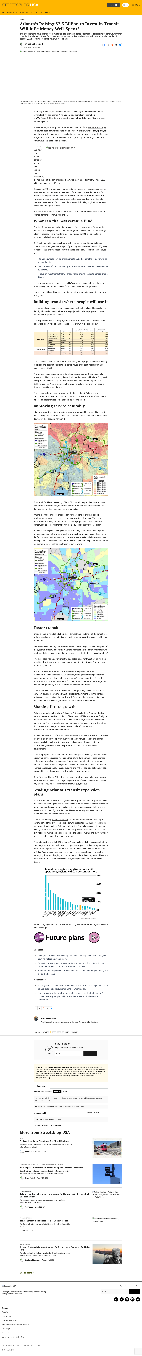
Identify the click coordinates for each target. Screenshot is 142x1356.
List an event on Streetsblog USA (13, 1337)
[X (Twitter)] (122, 1299)
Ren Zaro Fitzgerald (32, 1260)
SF (31, 12)
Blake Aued (29, 1151)
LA (27, 12)
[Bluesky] (138, 1299)
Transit (75, 1032)
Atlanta (22, 20)
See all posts (26, 1273)
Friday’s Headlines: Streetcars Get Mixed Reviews (44, 1141)
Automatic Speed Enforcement (52, 1165)
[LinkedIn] (132, 1299)
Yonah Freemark (35, 44)
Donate (47, 12)
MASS (22, 12)
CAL (36, 12)
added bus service (60, 819)
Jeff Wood (29, 1207)
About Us (5, 1312)
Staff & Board (6, 1316)
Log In (111, 5)
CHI (41, 12)
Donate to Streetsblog (9, 1320)
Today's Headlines (26, 1218)
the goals (99, 250)
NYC (3, 12)
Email (58, 1053)
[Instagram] (127, 1299)
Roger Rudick (30, 1178)
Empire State (12, 12)
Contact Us (5, 1333)
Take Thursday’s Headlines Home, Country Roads (44, 1221)
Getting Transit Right (97, 127)
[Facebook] (116, 1299)
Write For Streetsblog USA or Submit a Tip (15, 1324)
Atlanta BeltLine (60, 103)
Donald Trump (25, 1244)
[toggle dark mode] (125, 5)
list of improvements (47, 227)
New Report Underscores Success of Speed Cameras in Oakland (51, 1167)
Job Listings (6, 1329)
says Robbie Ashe (50, 118)
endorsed (60, 180)
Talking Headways (26, 1191)
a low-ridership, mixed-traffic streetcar (67, 199)
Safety (22, 1138)
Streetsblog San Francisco (30, 1165)
